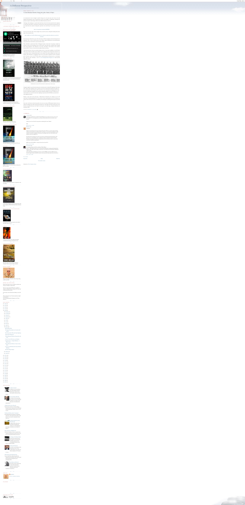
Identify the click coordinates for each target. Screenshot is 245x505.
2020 (5, 357)
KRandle (27, 126)
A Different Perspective (20, 5)
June (6, 321)
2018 (5, 360)
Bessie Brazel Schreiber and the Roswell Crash (14, 421)
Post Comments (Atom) (32, 164)
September (7, 316)
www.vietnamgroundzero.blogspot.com (47, 57)
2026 (5, 303)
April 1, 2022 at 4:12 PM (29, 154)
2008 (5, 377)
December (7, 311)
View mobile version (41, 160)
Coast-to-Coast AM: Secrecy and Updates (12, 339)
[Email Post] (37, 109)
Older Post (58, 158)
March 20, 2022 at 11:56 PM (30, 125)
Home (42, 158)
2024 (5, 307)
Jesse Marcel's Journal (12, 387)
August (6, 318)
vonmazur (28, 115)
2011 (5, 372)
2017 (5, 362)
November (7, 313)
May (6, 323)
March (6, 326)
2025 (5, 305)
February (7, 351)
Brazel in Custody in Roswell (14, 396)
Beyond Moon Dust (8, 328)
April (6, 325)
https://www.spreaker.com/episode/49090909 (41, 29)
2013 (5, 368)
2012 (5, 370)
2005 (5, 381)
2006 (5, 380)
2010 (5, 373)
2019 (5, 358)
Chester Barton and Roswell (14, 462)
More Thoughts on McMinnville (10, 430)
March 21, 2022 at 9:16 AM (30, 144)
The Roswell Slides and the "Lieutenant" (12, 413)
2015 (5, 365)
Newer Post (25, 158)
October (6, 315)
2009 (5, 375)
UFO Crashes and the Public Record (11, 454)
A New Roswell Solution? (13, 445)
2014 (5, 367)
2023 (5, 308)
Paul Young (28, 145)
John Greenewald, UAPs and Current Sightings (13, 332)
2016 (5, 363)
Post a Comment (25, 156)
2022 (5, 310)
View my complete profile (14, 476)
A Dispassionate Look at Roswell (10, 405)
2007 (5, 378)
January (6, 353)
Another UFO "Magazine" (9, 334)
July (6, 320)
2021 (5, 355)
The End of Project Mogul (9, 349)
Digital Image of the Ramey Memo (15, 436)
